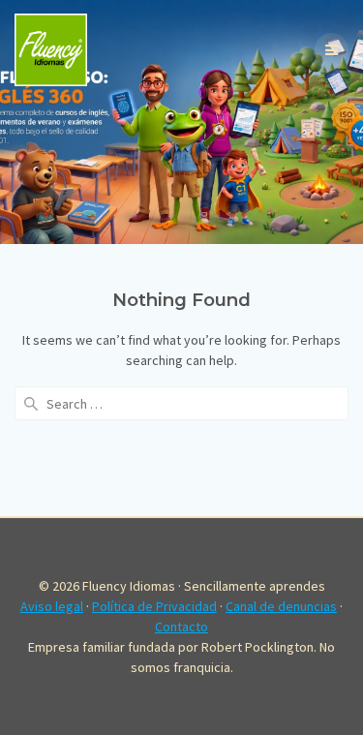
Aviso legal (51, 606)
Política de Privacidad (154, 606)
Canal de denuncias (281, 606)
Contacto (181, 626)
